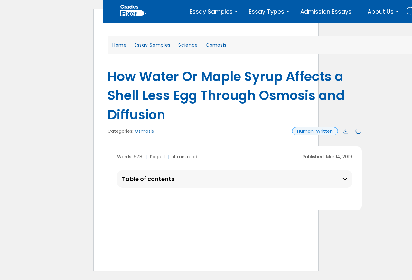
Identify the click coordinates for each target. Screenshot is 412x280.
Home (119, 45)
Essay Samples (153, 45)
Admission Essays (325, 11)
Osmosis (216, 45)
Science (188, 45)
